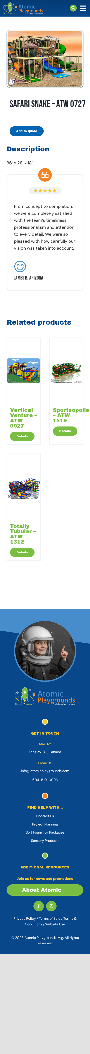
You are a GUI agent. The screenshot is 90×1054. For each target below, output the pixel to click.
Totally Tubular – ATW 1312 (23, 534)
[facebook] (38, 906)
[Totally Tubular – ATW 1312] (23, 486)
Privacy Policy (25, 918)
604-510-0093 (45, 780)
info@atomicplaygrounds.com (45, 771)
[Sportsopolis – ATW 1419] (66, 370)
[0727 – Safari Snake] (45, 59)
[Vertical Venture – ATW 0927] (23, 370)
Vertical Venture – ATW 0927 (23, 418)
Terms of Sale (49, 918)
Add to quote (26, 131)
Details (22, 436)
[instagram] (51, 906)
